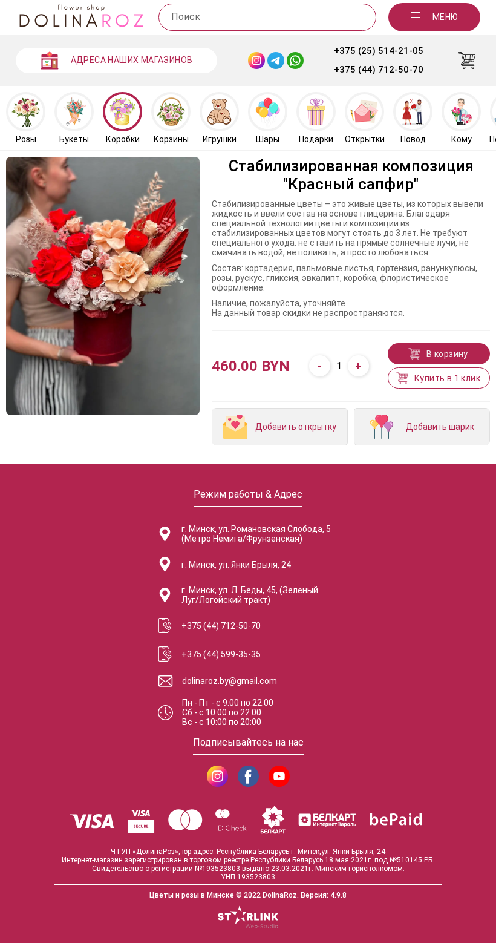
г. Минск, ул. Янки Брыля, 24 (236, 565)
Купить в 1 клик (447, 378)
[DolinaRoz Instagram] (217, 776)
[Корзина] (467, 60)
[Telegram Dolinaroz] (275, 60)
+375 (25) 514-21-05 (378, 50)
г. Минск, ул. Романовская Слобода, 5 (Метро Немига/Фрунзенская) (256, 534)
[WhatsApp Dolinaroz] (295, 60)
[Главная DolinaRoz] (81, 17)
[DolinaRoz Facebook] (248, 776)
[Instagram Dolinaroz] (256, 60)
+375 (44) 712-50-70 (378, 69)
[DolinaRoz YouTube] (279, 776)
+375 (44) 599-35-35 (221, 654)
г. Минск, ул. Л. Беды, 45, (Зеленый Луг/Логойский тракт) (249, 595)
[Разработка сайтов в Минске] (248, 918)
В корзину (447, 354)
